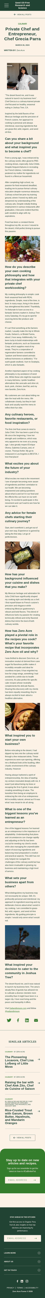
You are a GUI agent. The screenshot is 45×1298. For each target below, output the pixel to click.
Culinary (22, 24)
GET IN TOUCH (10, 1270)
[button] (9, 1034)
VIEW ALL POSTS (24, 14)
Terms (20, 1288)
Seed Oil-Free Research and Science (22, 5)
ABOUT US (8, 1262)
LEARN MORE (9, 1253)
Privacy (10, 1288)
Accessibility (31, 1288)
